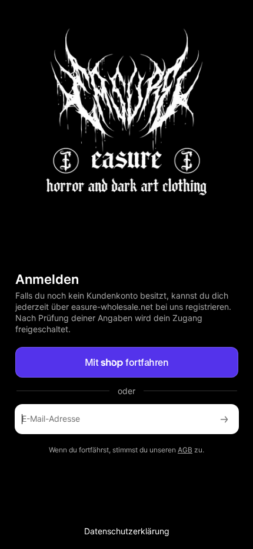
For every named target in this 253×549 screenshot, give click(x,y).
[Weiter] (224, 419)
